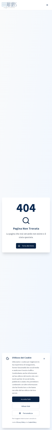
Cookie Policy (32, 422)
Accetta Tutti (26, 399)
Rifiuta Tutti (26, 406)
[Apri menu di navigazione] (47, 5)
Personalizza (28, 413)
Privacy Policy (21, 422)
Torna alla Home (28, 246)
